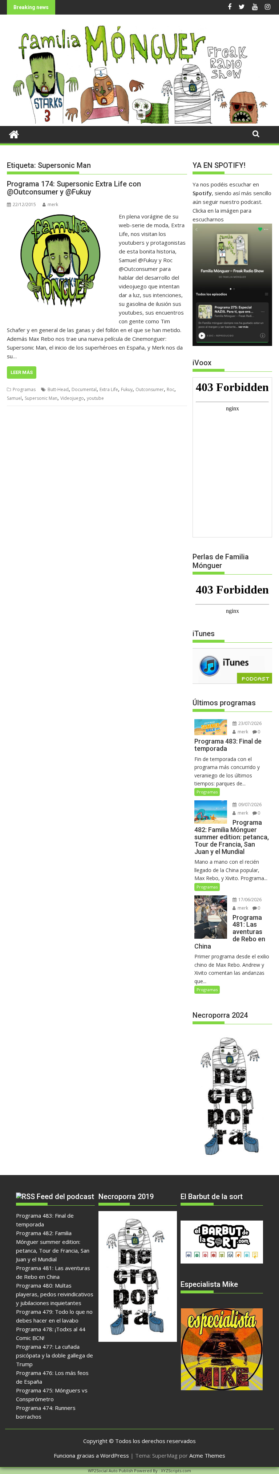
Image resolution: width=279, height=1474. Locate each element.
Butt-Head (58, 389)
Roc (170, 389)
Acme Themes (207, 1455)
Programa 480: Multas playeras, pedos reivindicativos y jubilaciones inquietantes (54, 1294)
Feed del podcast (65, 1196)
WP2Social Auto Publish (110, 1470)
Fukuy (127, 389)
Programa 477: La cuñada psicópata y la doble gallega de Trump (54, 1355)
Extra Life (109, 389)
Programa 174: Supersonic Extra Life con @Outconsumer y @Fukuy (74, 188)
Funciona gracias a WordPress (91, 1455)
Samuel (14, 398)
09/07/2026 (249, 804)
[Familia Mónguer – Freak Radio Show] (139, 121)
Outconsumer (150, 389)
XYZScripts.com (176, 1470)
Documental (84, 389)
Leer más (22, 372)
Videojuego (72, 398)
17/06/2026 (249, 899)
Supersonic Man (41, 398)
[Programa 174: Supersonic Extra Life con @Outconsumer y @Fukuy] (61, 216)
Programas (24, 389)
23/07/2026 (249, 723)
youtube (95, 398)
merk (53, 204)
